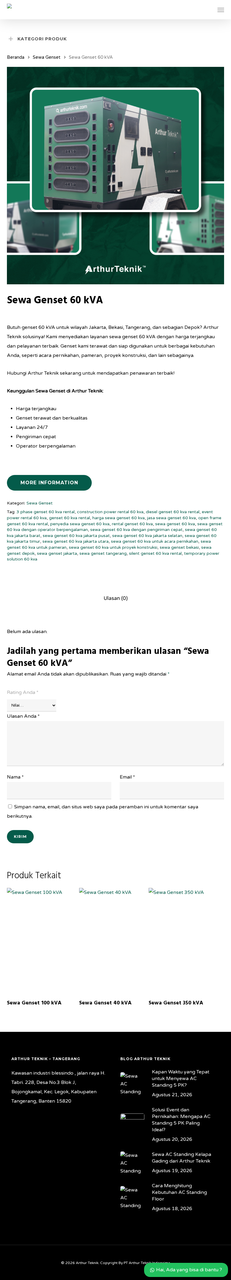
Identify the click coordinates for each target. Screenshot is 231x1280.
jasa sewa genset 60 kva (171, 517)
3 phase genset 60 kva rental (46, 511)
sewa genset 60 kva (175, 523)
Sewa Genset (46, 57)
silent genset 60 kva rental (155, 553)
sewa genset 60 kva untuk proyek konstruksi (113, 547)
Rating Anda (22, 692)
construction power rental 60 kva (110, 511)
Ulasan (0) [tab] (115, 598)
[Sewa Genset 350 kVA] (183, 941)
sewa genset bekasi (179, 547)
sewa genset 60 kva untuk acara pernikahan (154, 541)
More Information (49, 482)
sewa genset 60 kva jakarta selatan (147, 535)
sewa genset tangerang (103, 553)
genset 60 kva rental (69, 517)
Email (127, 777)
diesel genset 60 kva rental (172, 511)
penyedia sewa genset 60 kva (79, 523)
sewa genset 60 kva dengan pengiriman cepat (136, 529)
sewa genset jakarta (57, 553)
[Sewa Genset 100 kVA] (41, 941)
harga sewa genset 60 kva (118, 517)
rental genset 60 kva (132, 523)
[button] (220, 10)
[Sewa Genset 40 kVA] (114, 941)
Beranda (15, 57)
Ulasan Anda (23, 716)
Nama (15, 777)
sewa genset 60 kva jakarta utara (75, 541)
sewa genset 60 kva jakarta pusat (76, 535)
